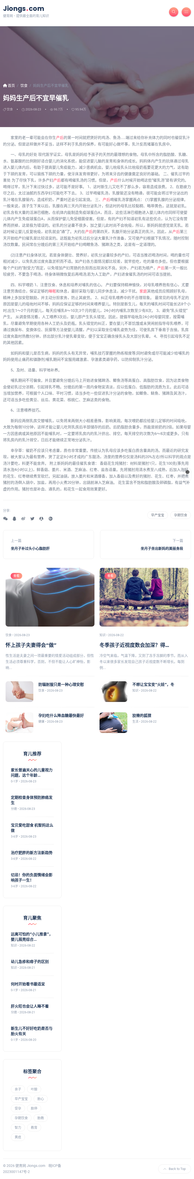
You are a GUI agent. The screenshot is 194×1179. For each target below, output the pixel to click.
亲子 (18, 1089)
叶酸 (34, 1089)
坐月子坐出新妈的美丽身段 (162, 548)
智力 (18, 1127)
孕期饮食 (180, 515)
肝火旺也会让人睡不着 (30, 1006)
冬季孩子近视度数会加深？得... (134, 645)
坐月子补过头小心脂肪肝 (30, 548)
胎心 (40, 1099)
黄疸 (18, 1137)
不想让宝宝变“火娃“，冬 (153, 684)
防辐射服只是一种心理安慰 (61, 684)
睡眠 (52, 291)
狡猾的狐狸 (141, 715)
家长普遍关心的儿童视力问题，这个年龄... (32, 772)
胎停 (34, 1108)
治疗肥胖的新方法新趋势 (32, 852)
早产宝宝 (157, 515)
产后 (60, 137)
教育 (34, 1127)
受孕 (18, 1108)
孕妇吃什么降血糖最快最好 (61, 715)
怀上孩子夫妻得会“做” (31, 645)
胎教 (40, 1118)
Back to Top (177, 1169)
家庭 (143, 291)
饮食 (10, 109)
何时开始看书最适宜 (28, 984)
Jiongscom (23, 8)
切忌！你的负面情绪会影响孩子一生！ (32, 877)
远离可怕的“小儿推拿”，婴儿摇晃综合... (32, 936)
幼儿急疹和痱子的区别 (30, 961)
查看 (16, 576)
